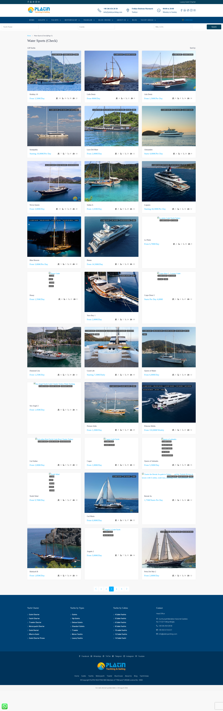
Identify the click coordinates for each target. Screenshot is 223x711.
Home (31, 20)
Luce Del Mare (92, 150)
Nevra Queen (34, 205)
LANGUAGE (188, 20)
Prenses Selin (92, 426)
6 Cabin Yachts (120, 622)
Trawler (88, 20)
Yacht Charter (34, 618)
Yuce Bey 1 (91, 315)
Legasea (147, 205)
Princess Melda (149, 426)
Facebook (85, 656)
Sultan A (90, 205)
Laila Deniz (91, 94)
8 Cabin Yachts (120, 626)
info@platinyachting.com (112, 12)
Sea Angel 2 (34, 406)
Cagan (89, 461)
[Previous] (96, 589)
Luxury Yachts (68, 54)
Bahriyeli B (34, 572)
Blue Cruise (104, 20)
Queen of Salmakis (151, 461)
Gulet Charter (34, 614)
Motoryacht (71, 20)
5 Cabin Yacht (97, 109)
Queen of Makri (150, 371)
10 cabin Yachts (121, 630)
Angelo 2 (90, 551)
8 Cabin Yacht (177, 54)
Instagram (130, 656)
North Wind (34, 496)
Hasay (32, 295)
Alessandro (148, 150)
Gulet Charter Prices (37, 638)
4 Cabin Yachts (120, 614)
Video (76, 54)
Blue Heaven (34, 260)
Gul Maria (90, 516)
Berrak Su (148, 496)
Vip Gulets (76, 618)
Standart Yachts (130, 54)
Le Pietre (147, 240)
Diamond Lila (35, 371)
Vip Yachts (63, 109)
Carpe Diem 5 (149, 295)
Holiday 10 (34, 94)
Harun (89, 260)
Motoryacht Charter (36, 626)
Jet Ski (71, 109)
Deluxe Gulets (77, 622)
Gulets (41, 20)
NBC (105, 680)
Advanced (200, 27)
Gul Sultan (34, 461)
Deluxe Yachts (108, 109)
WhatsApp (97, 656)
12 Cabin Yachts (121, 634)
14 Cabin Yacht (120, 638)
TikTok (108, 656)
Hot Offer (188, 386)
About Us (121, 20)
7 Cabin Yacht (54, 109)
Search (214, 27)
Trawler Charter (35, 622)
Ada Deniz (148, 94)
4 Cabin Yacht (118, 54)
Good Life (91, 371)
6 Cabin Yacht (156, 165)
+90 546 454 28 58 (110, 9)
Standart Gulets (78, 626)
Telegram (118, 656)
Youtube (141, 656)
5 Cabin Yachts (120, 618)
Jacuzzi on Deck (73, 165)
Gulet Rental (34, 630)
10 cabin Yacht (57, 54)
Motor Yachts (77, 634)
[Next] (126, 589)
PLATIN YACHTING (96, 680)
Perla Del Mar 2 (150, 572)
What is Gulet (34, 634)
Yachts (55, 20)
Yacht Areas (147, 20)
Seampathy (34, 150)
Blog (134, 20)
